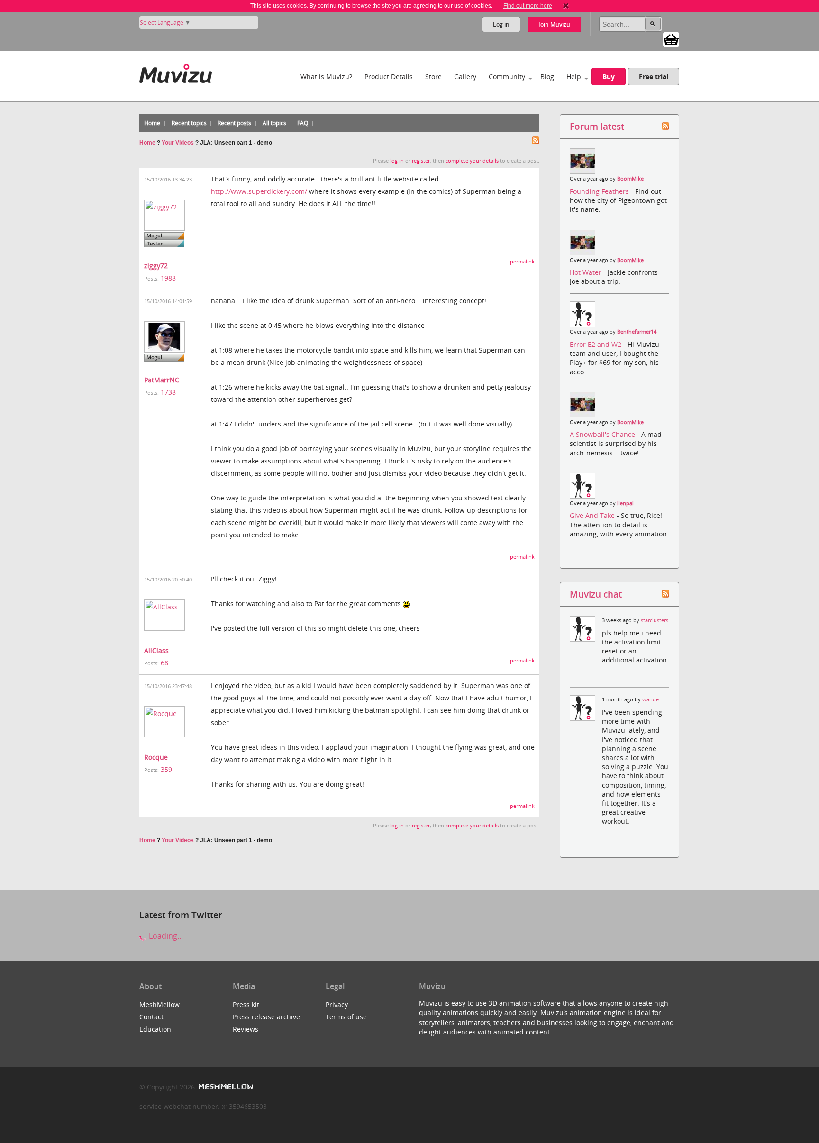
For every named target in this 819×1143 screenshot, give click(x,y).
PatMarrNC (161, 379)
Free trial (653, 76)
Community (507, 76)
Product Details (388, 76)
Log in (501, 24)
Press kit (246, 1004)
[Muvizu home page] (175, 72)
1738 (168, 392)
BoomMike (630, 178)
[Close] (566, 5)
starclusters (654, 620)
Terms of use (346, 1016)
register (421, 160)
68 (164, 662)
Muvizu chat (596, 594)
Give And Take (593, 515)
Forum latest (597, 126)
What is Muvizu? (326, 76)
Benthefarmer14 (636, 331)
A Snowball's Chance (603, 434)
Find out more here (527, 5)
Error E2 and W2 (596, 344)
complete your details (472, 160)
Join (554, 24)
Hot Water (586, 272)
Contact (151, 1016)
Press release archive (266, 1016)
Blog (547, 76)
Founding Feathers (600, 191)
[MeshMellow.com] (225, 1086)
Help (573, 76)
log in (397, 160)
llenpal (625, 503)
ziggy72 (156, 265)
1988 (168, 277)
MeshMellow (159, 1004)
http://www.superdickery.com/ (259, 191)
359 (166, 769)
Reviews (245, 1029)
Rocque (156, 757)
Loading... (165, 936)
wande (650, 699)
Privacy (337, 1004)
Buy (608, 76)
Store (433, 76)
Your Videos (178, 142)
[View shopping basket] (671, 39)
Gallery (465, 76)
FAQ (302, 123)
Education (155, 1029)
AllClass (156, 650)
